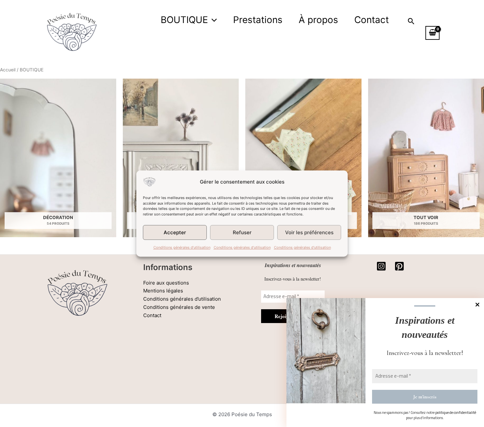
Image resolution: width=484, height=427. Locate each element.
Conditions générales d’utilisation (181, 247)
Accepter (175, 232)
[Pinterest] (399, 266)
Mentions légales (163, 291)
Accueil (7, 69)
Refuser (242, 232)
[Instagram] (381, 266)
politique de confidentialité (455, 412)
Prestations (257, 19)
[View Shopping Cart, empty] (432, 33)
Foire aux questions (166, 283)
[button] (212, 19)
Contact (371, 19)
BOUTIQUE (184, 19)
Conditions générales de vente (179, 307)
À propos (318, 19)
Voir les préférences (309, 232)
